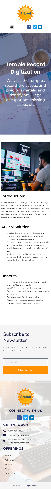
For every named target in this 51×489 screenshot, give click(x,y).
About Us (9, 464)
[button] (12, 27)
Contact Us (10, 473)
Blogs (7, 469)
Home (8, 455)
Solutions (9, 460)
